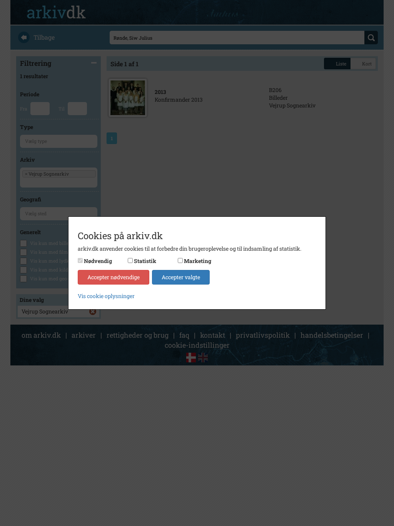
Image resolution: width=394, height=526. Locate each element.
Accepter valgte (181, 277)
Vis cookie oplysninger (106, 296)
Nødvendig (98, 261)
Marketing (197, 261)
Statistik (145, 261)
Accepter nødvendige (113, 277)
